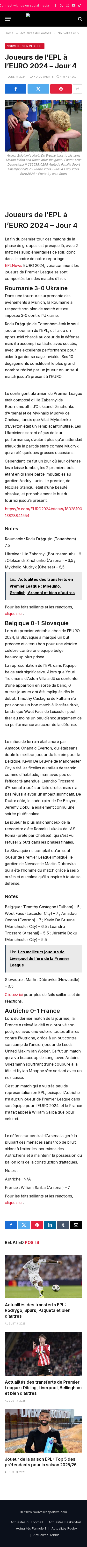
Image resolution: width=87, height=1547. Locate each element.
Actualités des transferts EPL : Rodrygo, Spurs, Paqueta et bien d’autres (37, 1310)
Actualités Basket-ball (65, 1522)
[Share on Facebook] (15, 89)
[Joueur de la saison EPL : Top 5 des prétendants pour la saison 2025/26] (43, 1431)
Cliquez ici (14, 994)
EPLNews (14, 265)
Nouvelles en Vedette (25, 46)
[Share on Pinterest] (61, 89)
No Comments (44, 76)
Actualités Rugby (64, 1528)
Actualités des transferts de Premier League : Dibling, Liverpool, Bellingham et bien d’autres (43, 1388)
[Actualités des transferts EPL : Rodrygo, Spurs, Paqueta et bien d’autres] (43, 1276)
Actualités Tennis (46, 1535)
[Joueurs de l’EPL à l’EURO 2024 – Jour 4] (43, 118)
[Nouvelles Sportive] (43, 19)
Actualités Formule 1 (31, 1528)
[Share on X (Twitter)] (38, 89)
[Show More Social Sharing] (77, 89)
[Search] (79, 18)
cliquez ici (14, 613)
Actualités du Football (27, 1522)
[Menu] (8, 18)
